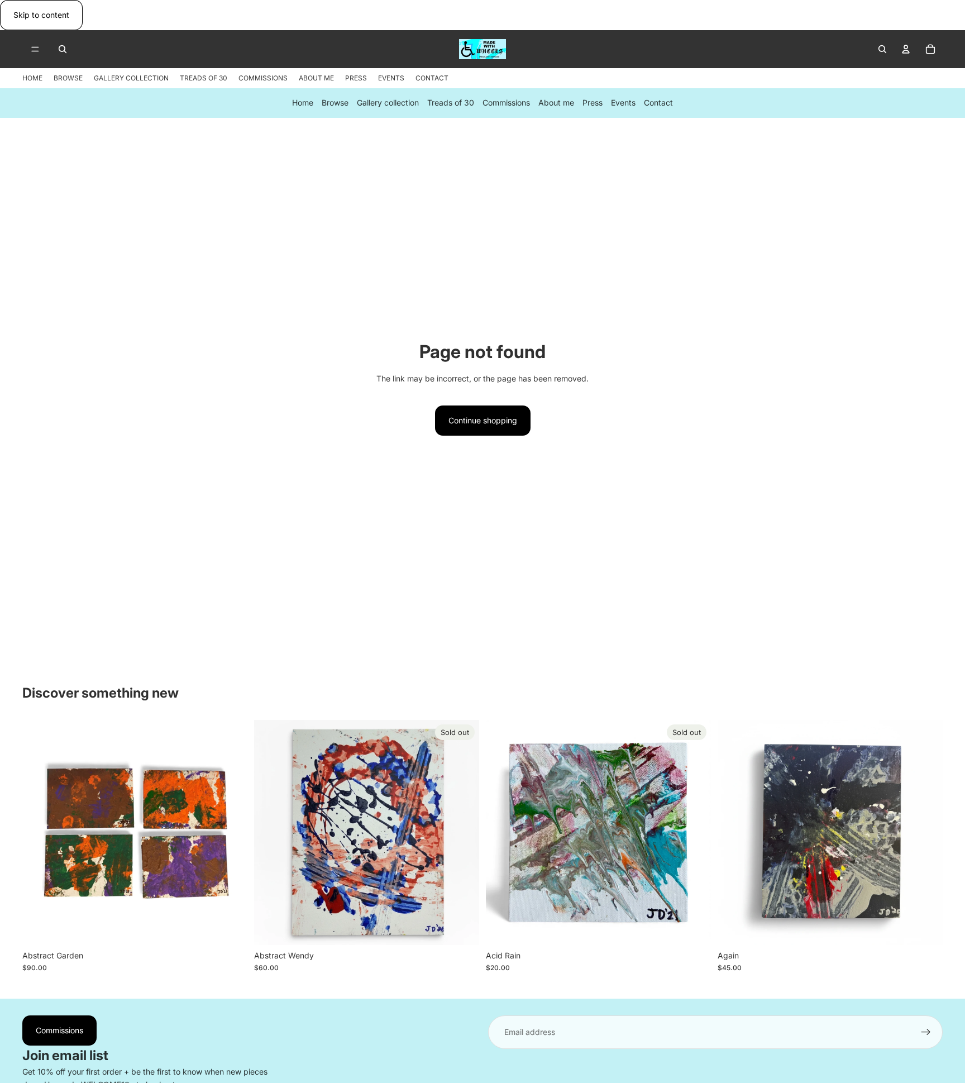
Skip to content (41, 15)
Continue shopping (482, 420)
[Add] (230, 928)
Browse (335, 103)
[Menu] (35, 50)
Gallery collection (388, 103)
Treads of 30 (450, 103)
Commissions (506, 103)
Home (302, 103)
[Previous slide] (39, 832)
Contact (658, 103)
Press (592, 103)
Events (623, 103)
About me (556, 103)
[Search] (62, 49)
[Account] (906, 49)
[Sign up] (926, 1032)
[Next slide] (230, 832)
